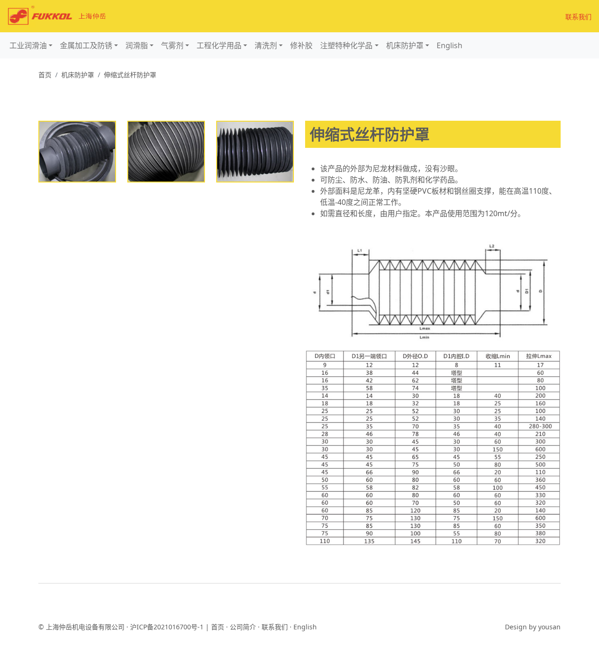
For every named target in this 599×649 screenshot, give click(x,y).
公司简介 (243, 626)
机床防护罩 (405, 45)
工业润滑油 (28, 45)
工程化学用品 (219, 45)
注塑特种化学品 (346, 45)
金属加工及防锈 (86, 45)
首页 (44, 74)
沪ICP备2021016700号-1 (167, 626)
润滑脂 (136, 45)
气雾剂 (172, 45)
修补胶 (301, 45)
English (449, 45)
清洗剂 (266, 45)
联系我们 (578, 16)
